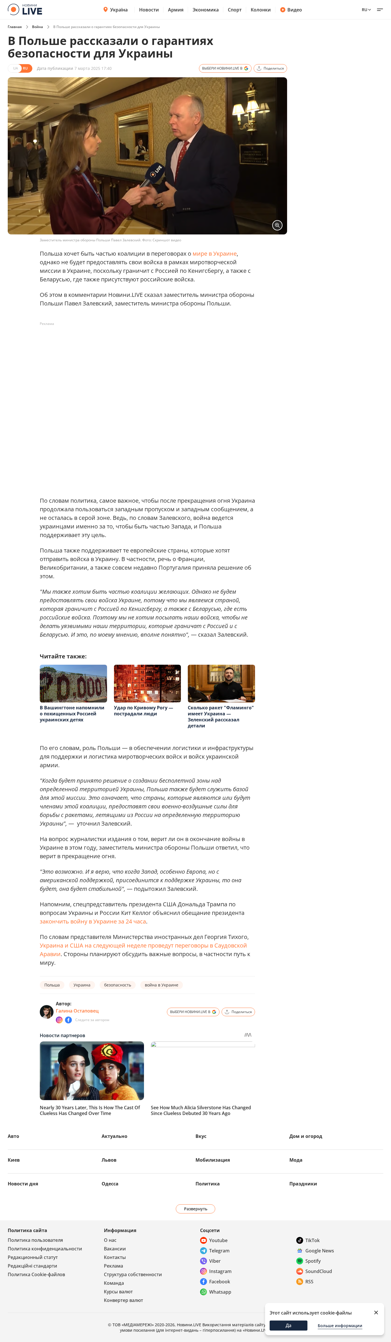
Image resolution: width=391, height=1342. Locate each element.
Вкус (201, 1136)
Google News (319, 1251)
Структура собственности (133, 1274)
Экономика (206, 10)
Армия (175, 10)
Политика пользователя (35, 1240)
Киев (14, 1160)
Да (288, 1325)
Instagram (220, 1271)
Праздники (303, 1184)
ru (364, 9)
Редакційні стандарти (32, 1266)
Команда (114, 1283)
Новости (149, 10)
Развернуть (195, 1208)
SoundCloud (318, 1271)
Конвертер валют (123, 1300)
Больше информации (340, 1325)
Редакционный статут (33, 1257)
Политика (208, 1184)
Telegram (219, 1251)
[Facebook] (68, 1020)
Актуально (114, 1136)
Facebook (219, 1281)
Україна (119, 10)
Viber (215, 1261)
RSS (309, 1281)
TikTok (312, 1240)
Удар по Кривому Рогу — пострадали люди (143, 710)
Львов (109, 1160)
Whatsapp (220, 1292)
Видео (294, 10)
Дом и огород (305, 1136)
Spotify (313, 1261)
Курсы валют (118, 1291)
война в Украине (161, 985)
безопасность (117, 985)
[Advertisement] (144, 341)
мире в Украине (215, 253)
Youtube (218, 1240)
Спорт (235, 10)
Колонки (261, 10)
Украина (82, 985)
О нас (110, 1240)
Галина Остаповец (77, 1011)
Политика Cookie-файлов (36, 1274)
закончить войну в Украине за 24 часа (93, 921)
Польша (52, 985)
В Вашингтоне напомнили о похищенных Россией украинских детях (72, 713)
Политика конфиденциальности (45, 1249)
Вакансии (115, 1249)
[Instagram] (59, 1020)
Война (37, 26)
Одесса (110, 1184)
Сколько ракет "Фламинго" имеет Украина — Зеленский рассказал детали (221, 716)
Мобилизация (213, 1160)
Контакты (115, 1257)
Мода (296, 1160)
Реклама (113, 1266)
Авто (13, 1136)
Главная (15, 26)
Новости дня (23, 1184)
